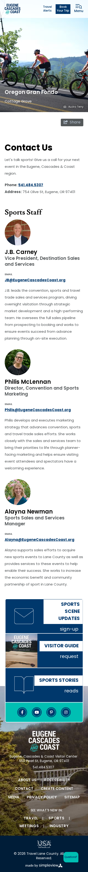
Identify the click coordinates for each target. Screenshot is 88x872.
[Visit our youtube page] (37, 712)
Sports (57, 818)
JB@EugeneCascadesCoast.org (35, 280)
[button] (70, 857)
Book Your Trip (63, 9)
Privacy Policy (42, 797)
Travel (31, 818)
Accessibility (57, 780)
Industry (59, 826)
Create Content (57, 789)
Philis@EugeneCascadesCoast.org (38, 410)
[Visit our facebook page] (22, 712)
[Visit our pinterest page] (51, 712)
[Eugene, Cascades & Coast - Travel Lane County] (12, 9)
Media (13, 797)
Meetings (29, 826)
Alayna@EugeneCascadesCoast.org (39, 540)
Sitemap (72, 797)
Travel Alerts (47, 9)
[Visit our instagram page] (66, 712)
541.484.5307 (30, 185)
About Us (27, 780)
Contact (24, 789)
